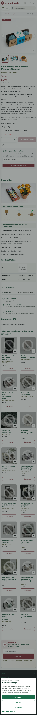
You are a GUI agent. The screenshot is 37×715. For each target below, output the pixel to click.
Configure (18, 707)
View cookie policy (8, 712)
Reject (18, 702)
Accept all (18, 697)
